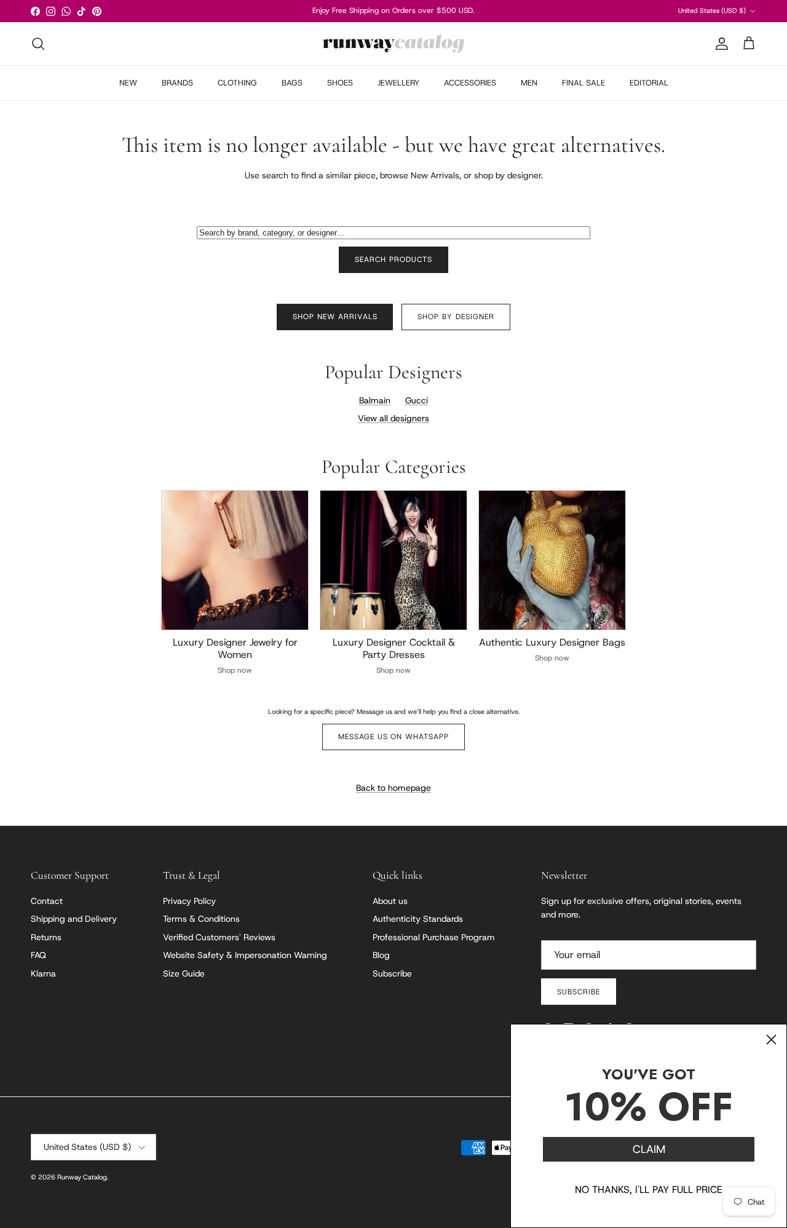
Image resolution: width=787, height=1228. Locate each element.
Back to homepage (393, 787)
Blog (381, 955)
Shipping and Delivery (74, 918)
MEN (529, 82)
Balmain (374, 400)
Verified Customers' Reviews (219, 937)
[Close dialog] (771, 1039)
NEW (128, 82)
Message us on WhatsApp (393, 737)
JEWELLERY (398, 82)
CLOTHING (237, 82)
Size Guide (184, 973)
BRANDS (177, 82)
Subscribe (392, 973)
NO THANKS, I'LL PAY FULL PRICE (648, 1189)
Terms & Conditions (201, 918)
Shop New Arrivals (335, 317)
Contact (47, 900)
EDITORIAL (649, 82)
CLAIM (649, 1149)
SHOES (340, 82)
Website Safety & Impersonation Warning (245, 955)
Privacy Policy (189, 900)
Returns (46, 937)
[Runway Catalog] (393, 43)
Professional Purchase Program (434, 937)
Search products (393, 259)
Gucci (416, 400)
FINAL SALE (583, 82)
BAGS (292, 82)
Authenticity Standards (418, 918)
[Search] (38, 43)
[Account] (719, 43)
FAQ (38, 955)
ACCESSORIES (470, 82)
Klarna (43, 973)
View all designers (393, 418)
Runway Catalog (82, 1177)
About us (390, 900)
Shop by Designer (455, 317)
